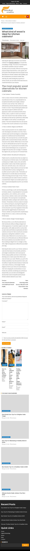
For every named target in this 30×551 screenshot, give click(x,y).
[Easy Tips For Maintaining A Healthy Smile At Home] (15, 430)
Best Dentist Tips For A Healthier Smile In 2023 (15, 467)
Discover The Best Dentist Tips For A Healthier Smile (14, 524)
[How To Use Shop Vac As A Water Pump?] (4, 358)
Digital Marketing (10, 3)
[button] (6, 16)
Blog (21, 3)
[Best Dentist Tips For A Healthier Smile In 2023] (15, 456)
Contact (25, 3)
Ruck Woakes (6, 40)
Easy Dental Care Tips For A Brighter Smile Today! (13, 507)
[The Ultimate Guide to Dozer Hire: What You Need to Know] (11, 358)
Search (5, 542)
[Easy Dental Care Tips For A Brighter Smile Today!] (15, 404)
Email (3, 327)
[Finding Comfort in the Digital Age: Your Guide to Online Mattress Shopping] (18, 358)
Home (3, 3)
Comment (5, 301)
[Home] (3, 17)
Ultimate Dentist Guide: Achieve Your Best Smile (13, 520)
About (17, 3)
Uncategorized (6, 410)
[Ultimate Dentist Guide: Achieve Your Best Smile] (15, 482)
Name (4, 321)
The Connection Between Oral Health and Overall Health (8, 283)
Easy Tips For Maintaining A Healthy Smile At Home (14, 512)
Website (4, 332)
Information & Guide (7, 28)
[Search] (25, 16)
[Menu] (6, 16)
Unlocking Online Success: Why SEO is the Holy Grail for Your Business (22, 284)
